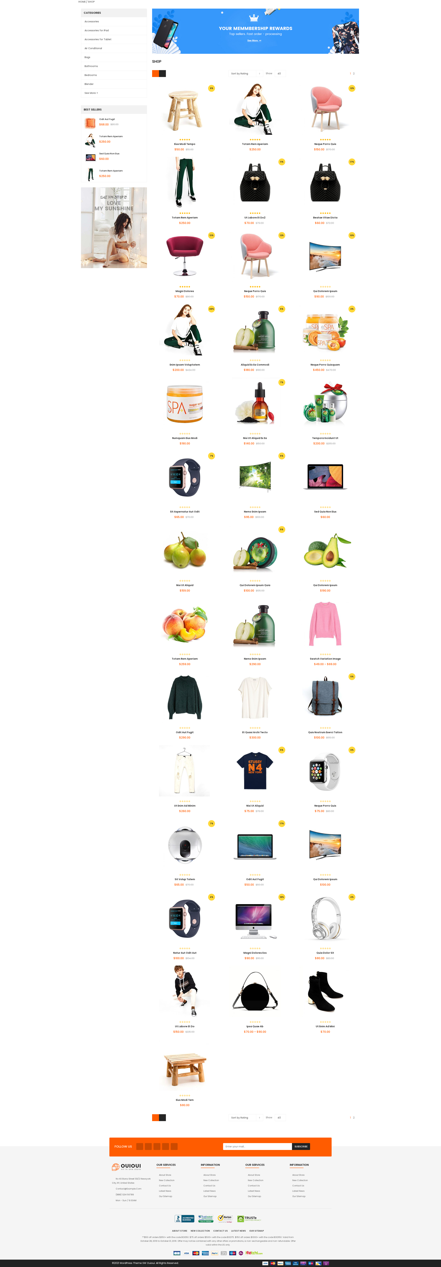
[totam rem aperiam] (91, 140)
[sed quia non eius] (91, 157)
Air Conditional (93, 48)
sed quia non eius (109, 153)
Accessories (92, 21)
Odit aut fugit (107, 119)
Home (82, 1)
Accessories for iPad (97, 30)
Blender (89, 84)
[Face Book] (139, 1146)
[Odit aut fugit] (91, 123)
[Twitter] (148, 1146)
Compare (197, 371)
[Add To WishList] (190, 371)
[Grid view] (155, 73)
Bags (87, 57)
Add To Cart (178, 371)
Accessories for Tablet (98, 39)
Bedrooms (91, 75)
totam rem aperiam (111, 136)
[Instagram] (165, 1146)
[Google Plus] (174, 1146)
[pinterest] (156, 1146)
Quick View (185, 102)
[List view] (162, 73)
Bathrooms (91, 66)
